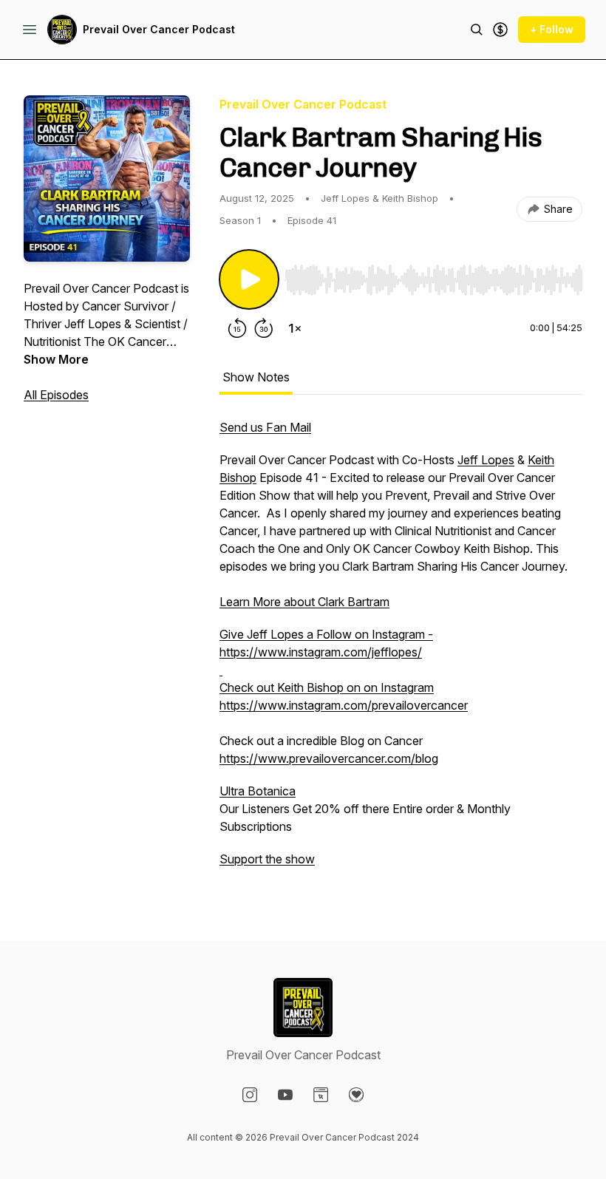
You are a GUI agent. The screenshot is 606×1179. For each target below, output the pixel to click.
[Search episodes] (477, 29)
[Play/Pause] (249, 279)
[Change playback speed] (295, 328)
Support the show (267, 859)
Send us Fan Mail (265, 427)
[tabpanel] (400, 650)
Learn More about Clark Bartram (304, 601)
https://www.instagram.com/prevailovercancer (343, 705)
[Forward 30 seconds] (263, 328)
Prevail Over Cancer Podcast (159, 29)
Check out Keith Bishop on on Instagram (326, 687)
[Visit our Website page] (320, 1094)
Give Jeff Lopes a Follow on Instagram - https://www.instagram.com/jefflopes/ (326, 643)
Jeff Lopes (485, 459)
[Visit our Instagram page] (249, 1094)
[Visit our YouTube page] (285, 1094)
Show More (56, 359)
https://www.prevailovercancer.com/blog (328, 758)
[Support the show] (500, 29)
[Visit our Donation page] (356, 1094)
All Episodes (56, 394)
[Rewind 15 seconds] (237, 328)
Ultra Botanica (257, 791)
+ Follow (551, 29)
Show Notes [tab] (256, 377)
